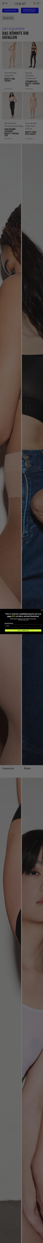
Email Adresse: (9, 623)
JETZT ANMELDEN (23, 630)
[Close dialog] (41, 610)
